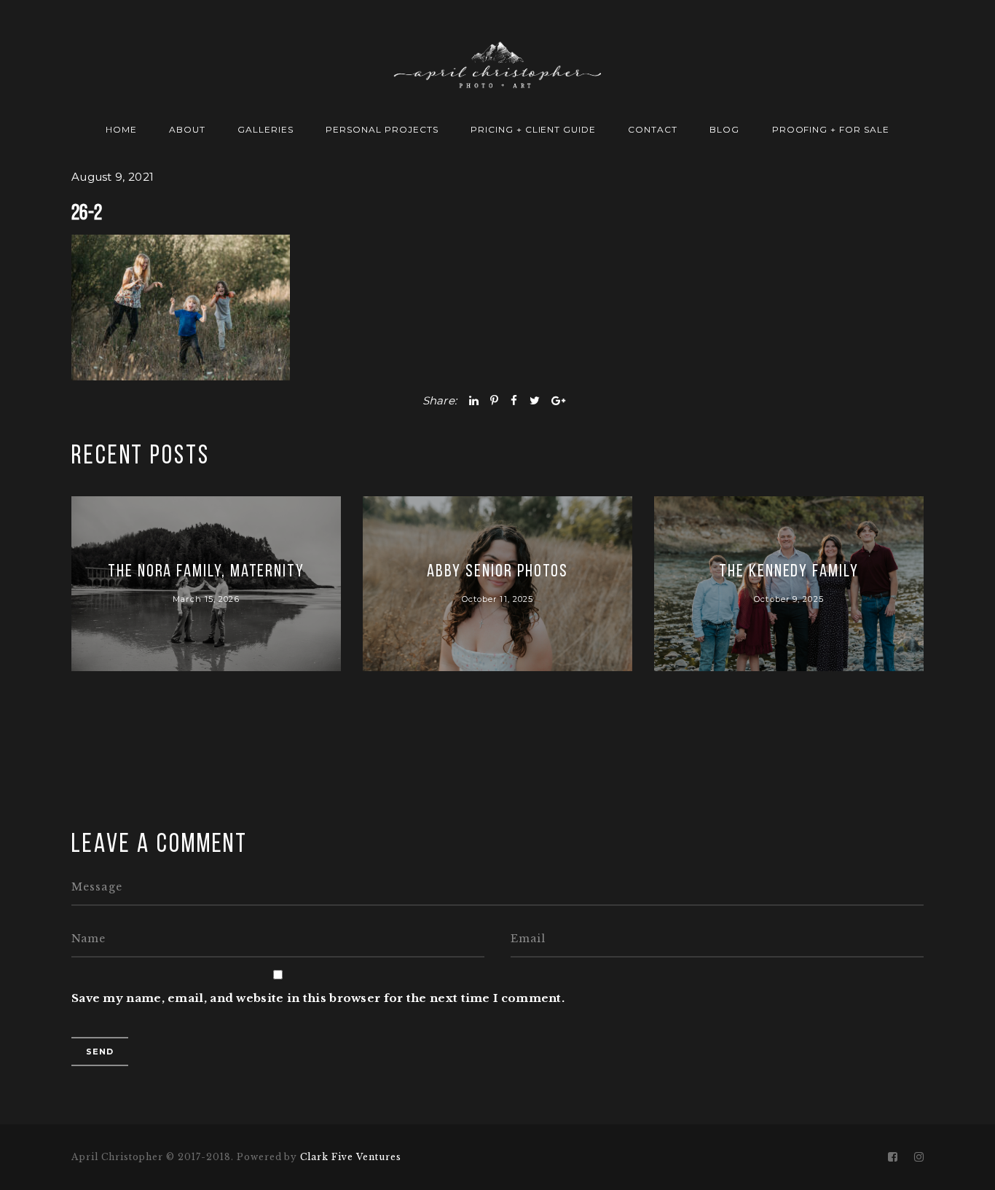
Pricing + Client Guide (533, 129)
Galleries (265, 129)
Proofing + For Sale (830, 129)
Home (121, 129)
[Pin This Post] (494, 400)
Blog (724, 129)
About (187, 129)
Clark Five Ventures (350, 1156)
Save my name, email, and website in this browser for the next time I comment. (318, 998)
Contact (652, 129)
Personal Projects (382, 129)
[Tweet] (535, 400)
